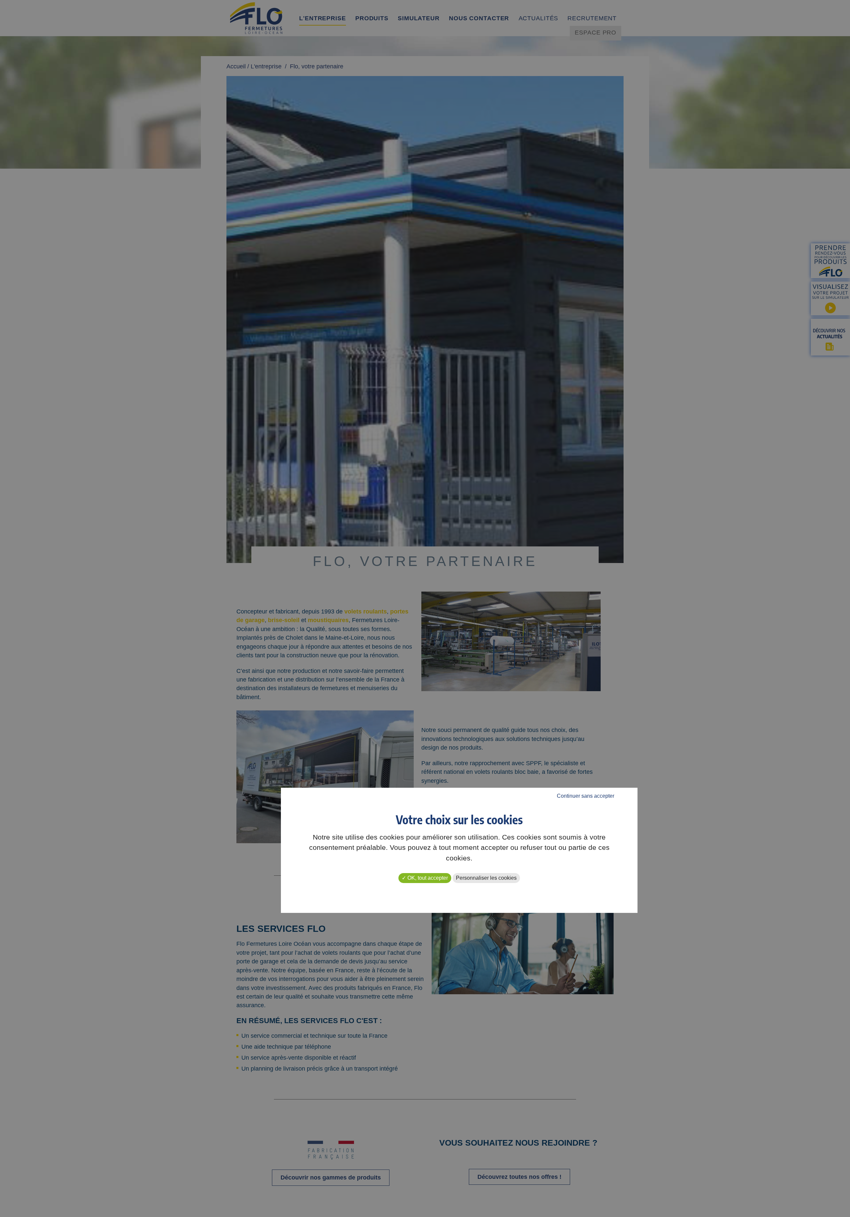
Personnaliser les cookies (486, 878)
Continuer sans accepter (585, 796)
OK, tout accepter (427, 878)
